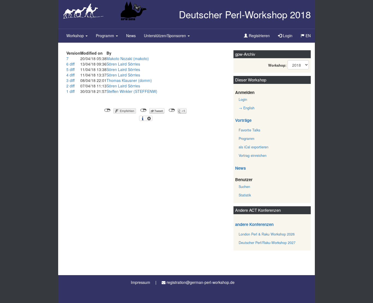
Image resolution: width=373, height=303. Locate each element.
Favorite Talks (249, 130)
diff (72, 64)
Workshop (75, 35)
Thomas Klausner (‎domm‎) (129, 80)
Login (287, 35)
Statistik (245, 195)
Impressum (140, 282)
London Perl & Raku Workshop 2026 (267, 234)
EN (307, 35)
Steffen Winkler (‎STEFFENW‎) (131, 91)
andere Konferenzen (254, 224)
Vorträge (243, 120)
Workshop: (277, 65)
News (131, 35)
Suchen (244, 186)
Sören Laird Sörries (123, 64)
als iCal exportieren (253, 147)
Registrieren (259, 35)
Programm (105, 35)
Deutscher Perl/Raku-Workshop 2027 (267, 242)
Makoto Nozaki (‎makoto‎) (127, 58)
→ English (246, 107)
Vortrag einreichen (253, 155)
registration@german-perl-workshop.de (201, 282)
